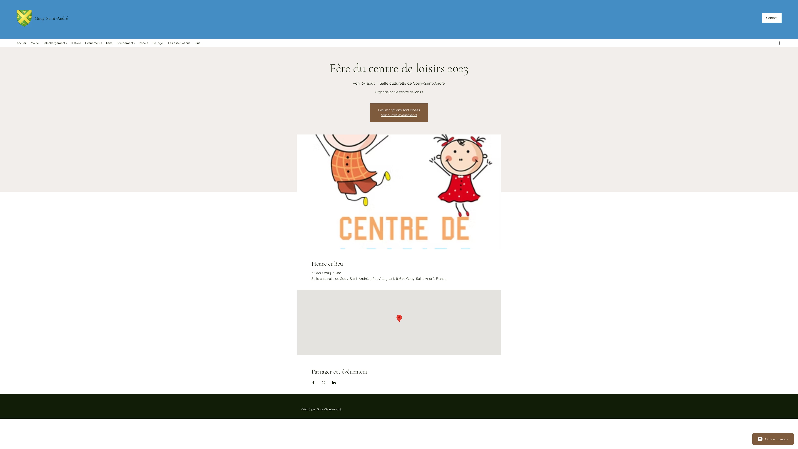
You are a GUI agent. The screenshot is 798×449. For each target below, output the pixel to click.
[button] (35, 43)
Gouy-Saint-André (51, 18)
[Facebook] (779, 43)
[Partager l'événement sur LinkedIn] (334, 382)
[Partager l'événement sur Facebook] (313, 382)
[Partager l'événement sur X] (324, 382)
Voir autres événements (399, 115)
